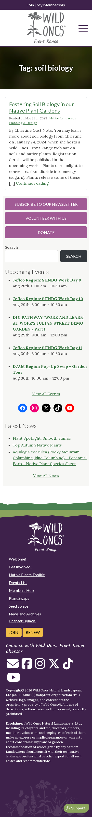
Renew (33, 632)
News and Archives (25, 614)
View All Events (46, 393)
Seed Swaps (18, 606)
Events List (18, 582)
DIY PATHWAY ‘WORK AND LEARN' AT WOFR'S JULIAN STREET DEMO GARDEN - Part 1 (48, 323)
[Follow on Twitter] (54, 666)
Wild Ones (50, 704)
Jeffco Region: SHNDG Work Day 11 (47, 347)
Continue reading (32, 183)
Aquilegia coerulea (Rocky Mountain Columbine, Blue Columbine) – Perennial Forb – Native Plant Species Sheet (50, 457)
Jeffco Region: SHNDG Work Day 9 (47, 280)
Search (11, 247)
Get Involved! (20, 566)
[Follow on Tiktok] (68, 666)
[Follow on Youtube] (13, 680)
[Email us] (13, 666)
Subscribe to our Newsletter (46, 204)
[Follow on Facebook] (27, 666)
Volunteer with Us (46, 218)
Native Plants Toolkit (27, 574)
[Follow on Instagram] (40, 666)
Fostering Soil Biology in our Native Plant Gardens (41, 107)
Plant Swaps (19, 598)
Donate (46, 232)
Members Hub (21, 590)
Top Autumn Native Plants (37, 445)
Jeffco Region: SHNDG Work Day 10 (48, 298)
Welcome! (17, 559)
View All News (46, 475)
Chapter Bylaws (22, 620)
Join (30, 4)
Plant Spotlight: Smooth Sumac (42, 438)
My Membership (51, 4)
